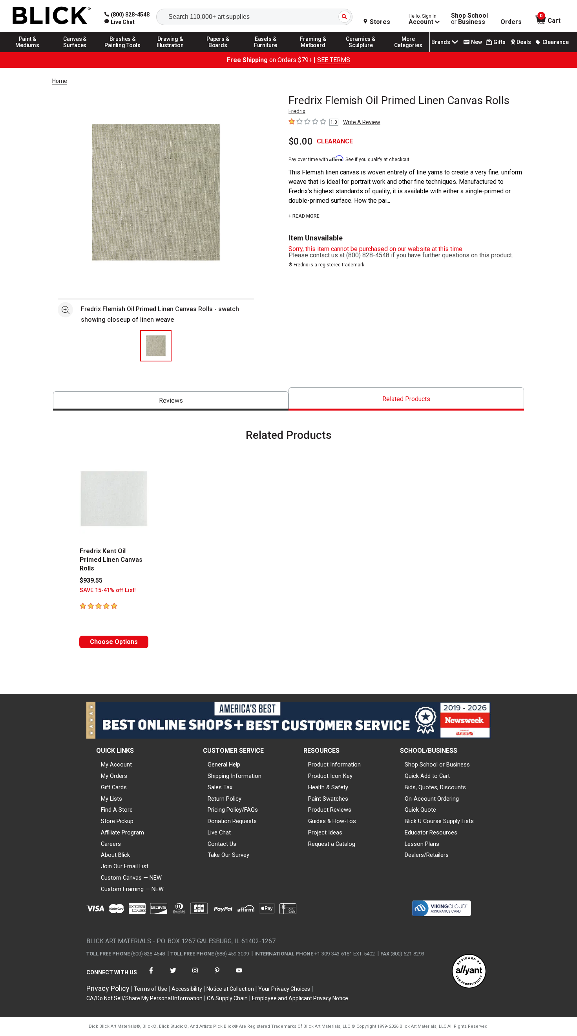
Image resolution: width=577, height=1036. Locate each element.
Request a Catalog (331, 843)
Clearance (555, 42)
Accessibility (187, 989)
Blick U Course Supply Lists (439, 821)
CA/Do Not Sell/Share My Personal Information (144, 998)
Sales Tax (220, 787)
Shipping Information (234, 775)
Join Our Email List (124, 866)
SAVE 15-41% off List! (108, 590)
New (476, 42)
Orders (511, 22)
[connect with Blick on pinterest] (217, 975)
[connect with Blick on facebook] (151, 975)
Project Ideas (325, 832)
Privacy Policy (108, 988)
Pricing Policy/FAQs (233, 809)
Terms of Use (150, 989)
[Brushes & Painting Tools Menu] (123, 52)
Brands (440, 42)
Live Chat (219, 832)
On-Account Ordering (432, 798)
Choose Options (114, 641)
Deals (524, 42)
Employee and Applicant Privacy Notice (300, 998)
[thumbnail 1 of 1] (156, 345)
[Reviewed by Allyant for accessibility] (469, 971)
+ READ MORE (304, 216)
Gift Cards (114, 787)
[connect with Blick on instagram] (195, 975)
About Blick (115, 854)
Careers (111, 843)
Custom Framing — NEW (132, 889)
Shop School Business (469, 19)
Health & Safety (328, 787)
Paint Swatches (328, 798)
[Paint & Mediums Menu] (27, 52)
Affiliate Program (122, 832)
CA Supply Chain (227, 998)
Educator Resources (431, 832)
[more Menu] (408, 52)
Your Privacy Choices (284, 989)
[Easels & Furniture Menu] (266, 52)
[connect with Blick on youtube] (239, 975)
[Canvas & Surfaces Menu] (75, 52)
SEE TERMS (333, 60)
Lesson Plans (422, 843)
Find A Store (117, 809)
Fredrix (296, 111)
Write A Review (361, 122)
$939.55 (91, 580)
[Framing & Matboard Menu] (313, 52)
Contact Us (222, 843)
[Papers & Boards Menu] (218, 52)
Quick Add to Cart (427, 775)
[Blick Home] (52, 16)
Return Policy (224, 798)
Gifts (499, 42)
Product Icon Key (330, 775)
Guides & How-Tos (332, 821)
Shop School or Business (437, 764)
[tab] (170, 401)
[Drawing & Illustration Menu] (170, 52)
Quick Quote (420, 809)
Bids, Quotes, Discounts (435, 787)
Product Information (334, 764)
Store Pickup (117, 821)
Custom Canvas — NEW (131, 877)
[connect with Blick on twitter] (173, 975)
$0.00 (300, 141)
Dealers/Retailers (427, 854)
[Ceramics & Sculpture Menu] (361, 52)
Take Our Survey (228, 854)
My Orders (114, 775)
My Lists (111, 798)
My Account (116, 764)
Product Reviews (329, 809)
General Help (224, 764)
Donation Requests (232, 821)
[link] (119, 22)
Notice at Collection (230, 989)
